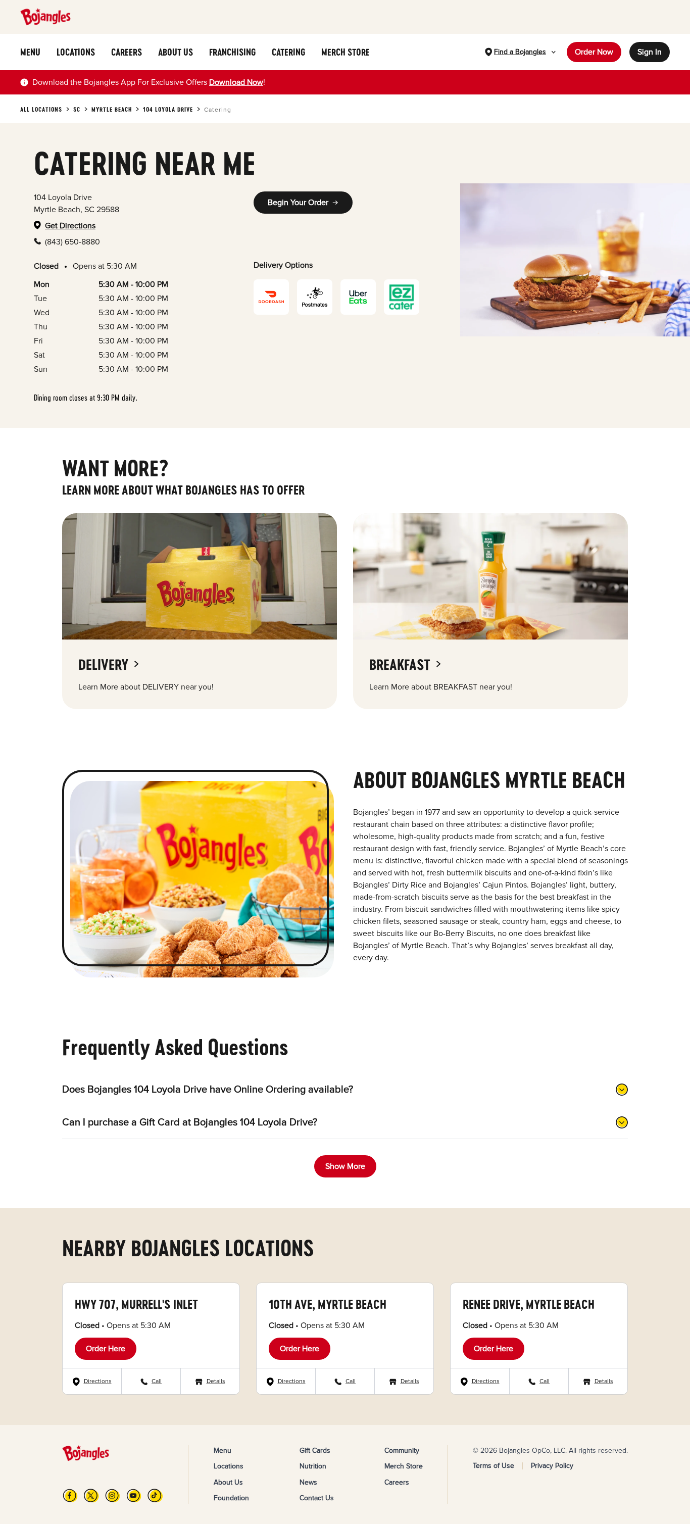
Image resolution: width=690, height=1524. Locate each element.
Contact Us (317, 1498)
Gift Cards (315, 1450)
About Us (228, 1482)
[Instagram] (113, 1495)
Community (401, 1450)
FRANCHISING (232, 52)
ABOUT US (175, 52)
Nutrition (313, 1466)
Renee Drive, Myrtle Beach (529, 1304)
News (308, 1482)
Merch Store (403, 1466)
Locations (228, 1466)
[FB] (70, 1495)
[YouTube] (134, 1495)
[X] (91, 1495)
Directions (98, 1381)
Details (216, 1381)
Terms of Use (493, 1465)
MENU (30, 52)
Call (157, 1381)
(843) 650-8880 (72, 242)
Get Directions (70, 226)
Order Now (594, 52)
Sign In (649, 52)
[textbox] (148, 82)
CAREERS (126, 52)
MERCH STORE (345, 52)
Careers (396, 1482)
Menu (222, 1450)
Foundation (231, 1498)
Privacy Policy (552, 1465)
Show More (345, 1166)
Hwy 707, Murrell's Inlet (136, 1304)
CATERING (288, 52)
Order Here (105, 1349)
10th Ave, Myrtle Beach (327, 1304)
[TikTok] (155, 1495)
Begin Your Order (298, 203)
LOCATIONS (76, 52)
